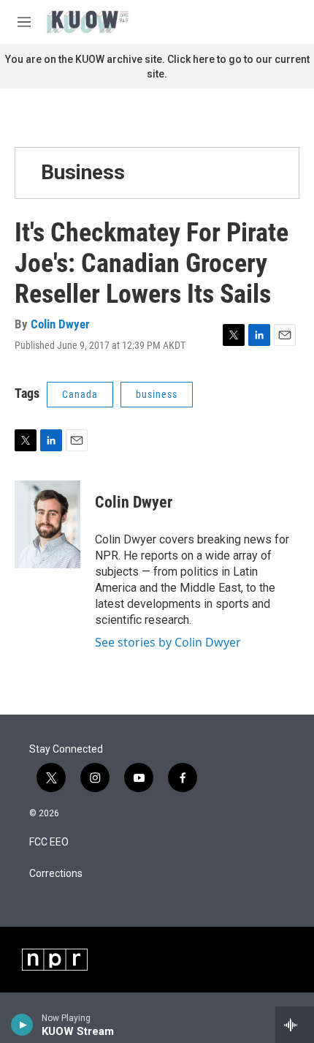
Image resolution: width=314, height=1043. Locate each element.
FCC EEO (49, 842)
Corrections (56, 873)
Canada (80, 394)
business (156, 394)
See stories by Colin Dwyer (168, 642)
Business (83, 172)
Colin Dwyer (60, 324)
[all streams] (294, 1024)
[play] (22, 1024)
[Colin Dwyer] (47, 524)
